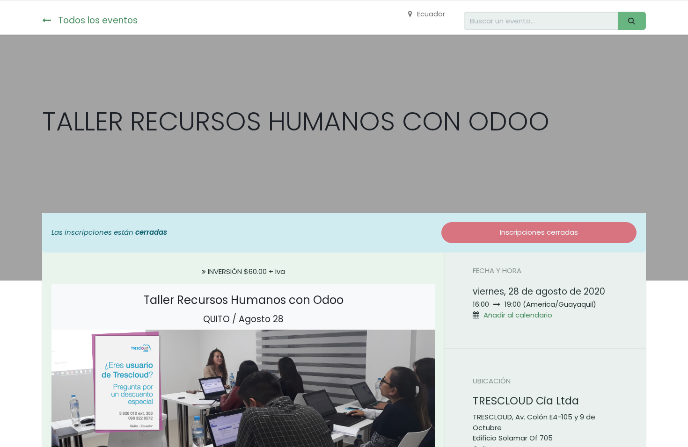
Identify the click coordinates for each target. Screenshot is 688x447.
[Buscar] (632, 21)
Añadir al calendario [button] (517, 315)
